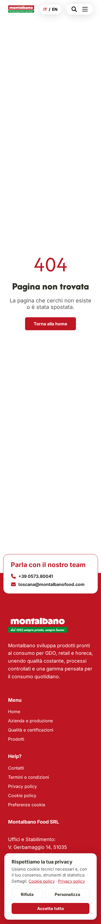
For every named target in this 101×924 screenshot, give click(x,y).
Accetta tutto (50, 908)
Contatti (16, 768)
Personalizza (67, 894)
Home (14, 711)
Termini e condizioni (28, 777)
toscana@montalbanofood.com (51, 584)
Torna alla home (50, 323)
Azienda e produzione (30, 720)
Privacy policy (22, 786)
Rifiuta (27, 894)
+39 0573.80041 (35, 576)
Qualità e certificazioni (30, 730)
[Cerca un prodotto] (72, 9)
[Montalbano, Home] (21, 9)
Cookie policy (22, 795)
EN (54, 9)
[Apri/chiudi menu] (86, 9)
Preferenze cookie (26, 804)
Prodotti (16, 739)
